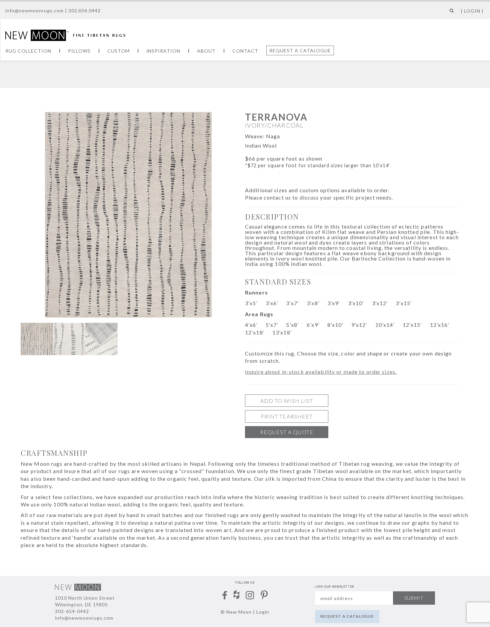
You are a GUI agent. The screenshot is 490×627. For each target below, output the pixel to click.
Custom (118, 51)
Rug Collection (28, 51)
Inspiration (163, 51)
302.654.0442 (84, 10)
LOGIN (472, 11)
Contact (245, 51)
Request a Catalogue (300, 50)
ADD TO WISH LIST (286, 400)
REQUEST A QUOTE (286, 432)
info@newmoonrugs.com (34, 10)
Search (450, 13)
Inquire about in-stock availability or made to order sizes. (321, 371)
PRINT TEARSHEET (287, 416)
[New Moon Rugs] (65, 34)
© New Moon (236, 612)
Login (262, 612)
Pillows (79, 51)
